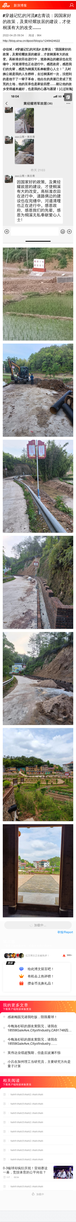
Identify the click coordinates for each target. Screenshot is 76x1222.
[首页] (6, 5)
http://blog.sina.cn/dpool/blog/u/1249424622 (31, 41)
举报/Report (65, 932)
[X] (38, 244)
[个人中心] (71, 5)
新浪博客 (20, 5)
